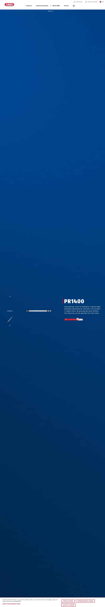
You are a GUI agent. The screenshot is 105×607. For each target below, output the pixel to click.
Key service (79, 1)
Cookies (4, 603)
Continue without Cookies (85, 601)
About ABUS (56, 5)
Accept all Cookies (68, 605)
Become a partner (93, 1)
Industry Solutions (42, 5)
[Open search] (74, 6)
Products (29, 5)
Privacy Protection (11, 603)
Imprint (18, 603)
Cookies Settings (68, 601)
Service (66, 5)
